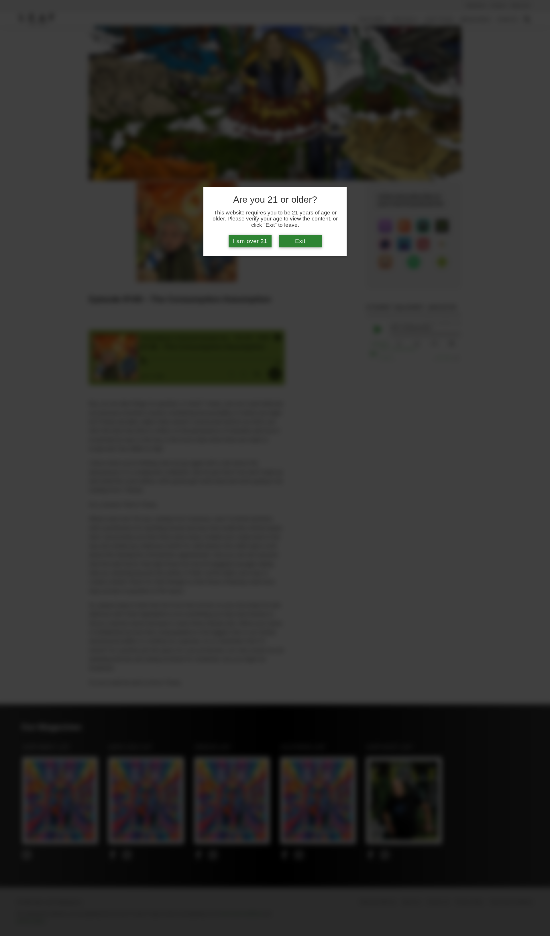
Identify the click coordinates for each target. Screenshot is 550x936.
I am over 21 (250, 241)
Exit (300, 241)
